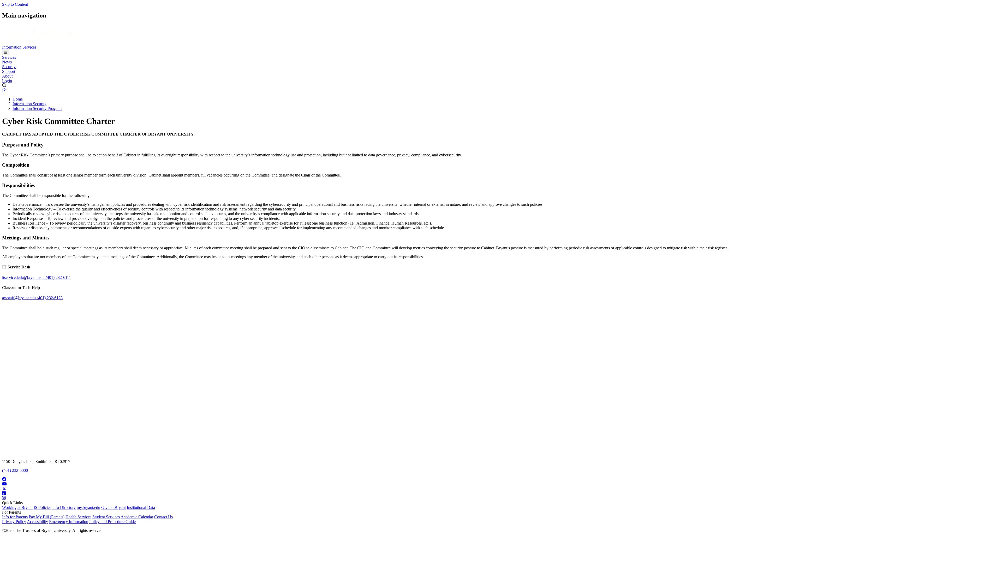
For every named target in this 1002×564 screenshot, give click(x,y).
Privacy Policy (14, 521)
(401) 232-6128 (50, 298)
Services (9, 57)
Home (18, 99)
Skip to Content (15, 4)
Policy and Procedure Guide (112, 521)
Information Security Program (37, 108)
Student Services (106, 517)
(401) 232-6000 (15, 470)
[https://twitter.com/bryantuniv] (501, 488)
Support (8, 71)
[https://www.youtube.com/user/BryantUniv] (501, 484)
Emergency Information (68, 521)
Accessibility (37, 521)
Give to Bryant (113, 507)
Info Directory (64, 507)
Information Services (19, 47)
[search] (501, 85)
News (7, 62)
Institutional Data (141, 507)
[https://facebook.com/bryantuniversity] (501, 479)
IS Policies (42, 507)
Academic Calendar (137, 517)
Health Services (78, 517)
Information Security (29, 104)
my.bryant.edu (88, 507)
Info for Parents (15, 517)
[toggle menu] (5, 52)
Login (7, 81)
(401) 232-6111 (58, 277)
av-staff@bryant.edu (19, 298)
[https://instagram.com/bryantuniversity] (501, 498)
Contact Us (163, 517)
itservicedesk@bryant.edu (24, 277)
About (7, 76)
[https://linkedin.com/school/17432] (501, 493)
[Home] (41, 42)
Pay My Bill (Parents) (46, 517)
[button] (4, 90)
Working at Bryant (17, 507)
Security (9, 66)
